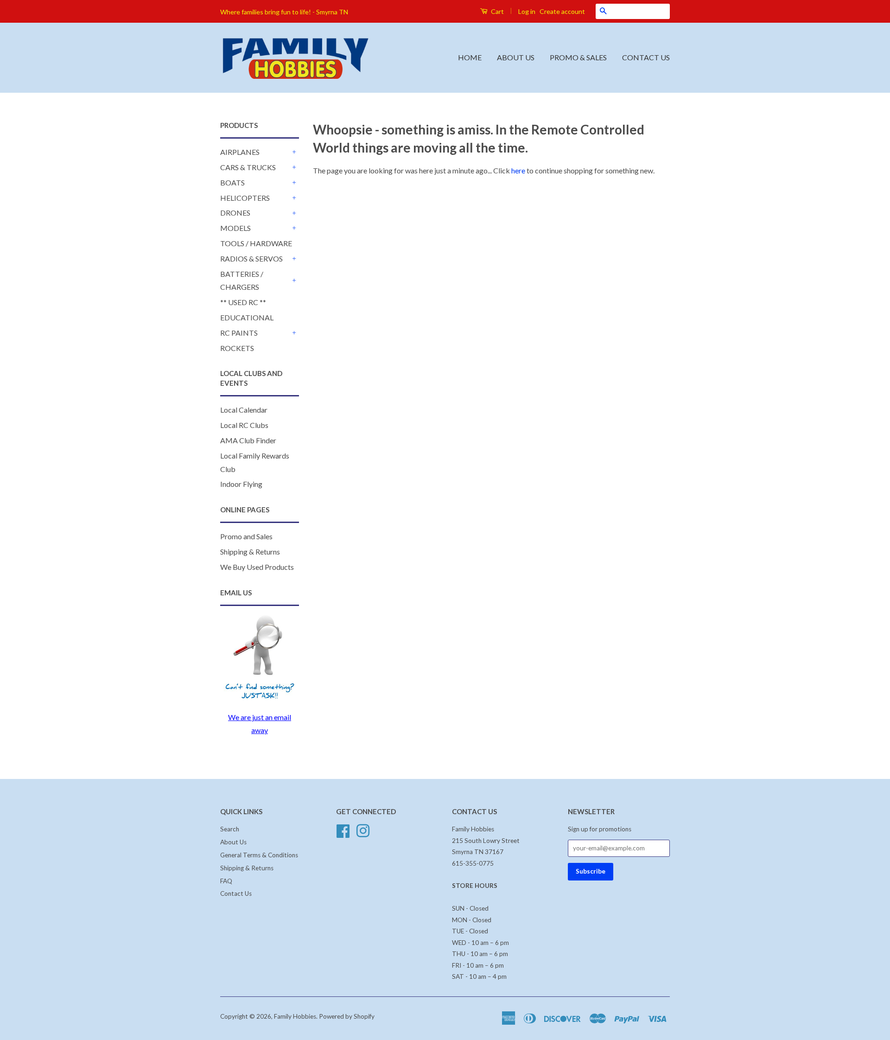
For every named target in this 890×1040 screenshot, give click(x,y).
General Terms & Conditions (259, 855)
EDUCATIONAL (246, 317)
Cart (497, 11)
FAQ (226, 881)
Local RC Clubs (244, 425)
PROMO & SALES (578, 57)
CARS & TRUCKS (248, 167)
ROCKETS (237, 348)
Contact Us (236, 893)
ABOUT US (515, 57)
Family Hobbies (295, 1016)
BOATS (232, 182)
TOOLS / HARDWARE (256, 243)
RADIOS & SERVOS (251, 258)
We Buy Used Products (257, 566)
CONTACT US (646, 57)
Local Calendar (243, 409)
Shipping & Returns (250, 551)
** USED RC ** (243, 302)
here (518, 170)
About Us (233, 842)
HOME (470, 57)
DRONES (235, 212)
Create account (562, 11)
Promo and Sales (246, 536)
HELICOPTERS (245, 197)
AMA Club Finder (248, 440)
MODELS (235, 227)
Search (229, 829)
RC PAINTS (239, 332)
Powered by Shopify (347, 1016)
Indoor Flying (241, 483)
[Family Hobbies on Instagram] (363, 830)
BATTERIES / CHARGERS (241, 280)
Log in (526, 11)
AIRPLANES (240, 151)
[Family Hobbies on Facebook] (343, 830)
